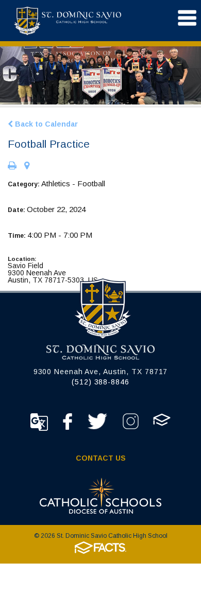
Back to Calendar (45, 124)
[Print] (12, 166)
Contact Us (101, 458)
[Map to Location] (26, 166)
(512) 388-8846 (100, 382)
